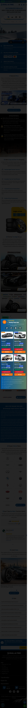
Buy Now (7, 351)
